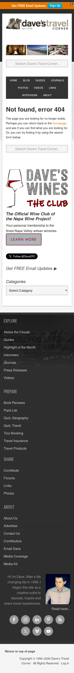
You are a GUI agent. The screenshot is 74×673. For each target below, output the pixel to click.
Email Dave (12, 548)
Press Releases (15, 370)
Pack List (10, 410)
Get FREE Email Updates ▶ (31, 268)
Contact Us (12, 533)
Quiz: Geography (16, 417)
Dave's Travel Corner (37, 30)
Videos (9, 377)
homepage (60, 123)
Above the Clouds (17, 332)
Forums (9, 478)
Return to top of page (20, 651)
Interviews (11, 354)
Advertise (10, 525)
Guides (9, 339)
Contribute (11, 470)
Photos (9, 493)
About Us (10, 518)
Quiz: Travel (12, 425)
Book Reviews (14, 402)
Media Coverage (16, 556)
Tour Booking (13, 433)
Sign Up (55, 5)
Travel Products (15, 448)
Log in (65, 663)
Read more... (61, 608)
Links (8, 485)
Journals (10, 362)
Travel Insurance (16, 440)
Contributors (13, 541)
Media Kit (10, 563)
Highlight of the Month (20, 347)
